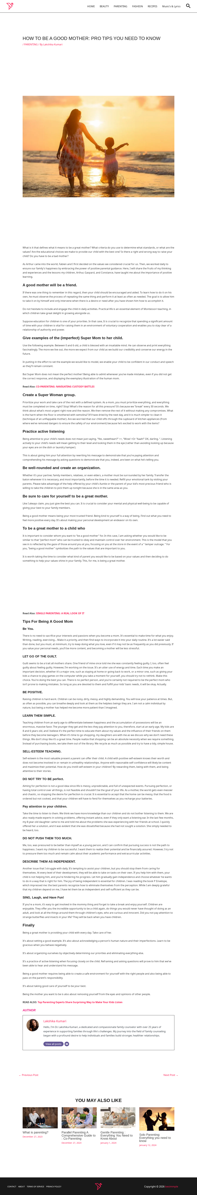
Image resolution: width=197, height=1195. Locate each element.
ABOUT (21, 1186)
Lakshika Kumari (54, 1021)
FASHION (137, 6)
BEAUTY (104, 6)
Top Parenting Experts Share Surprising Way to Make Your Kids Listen (80, 1002)
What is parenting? (35, 1132)
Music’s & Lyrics (171, 6)
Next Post (170, 1075)
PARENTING (120, 6)
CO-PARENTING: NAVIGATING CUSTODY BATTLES (65, 386)
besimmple (171, 1186)
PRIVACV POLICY (53, 1186)
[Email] (66, 1044)
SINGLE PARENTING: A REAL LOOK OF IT (60, 613)
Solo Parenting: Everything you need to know (155, 1138)
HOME (91, 6)
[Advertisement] (99, 73)
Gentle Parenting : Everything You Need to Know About (117, 1135)
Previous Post (28, 1075)
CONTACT (11, 1186)
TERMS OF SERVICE (35, 1186)
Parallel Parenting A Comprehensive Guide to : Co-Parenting (79, 1135)
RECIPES (152, 6)
